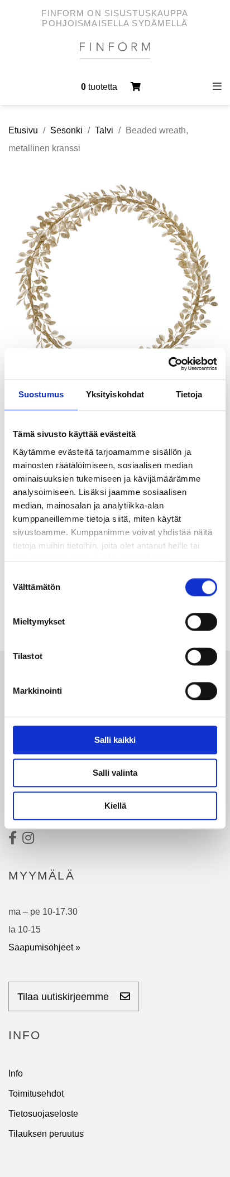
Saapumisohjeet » (44, 947)
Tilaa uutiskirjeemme (64, 996)
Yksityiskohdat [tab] (115, 394)
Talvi (104, 130)
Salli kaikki (115, 739)
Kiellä (115, 805)
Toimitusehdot (36, 1093)
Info (15, 1073)
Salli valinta (115, 772)
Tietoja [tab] (189, 394)
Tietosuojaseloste (43, 1113)
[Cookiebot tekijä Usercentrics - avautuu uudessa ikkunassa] (168, 364)
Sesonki (66, 130)
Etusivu (23, 130)
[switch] (201, 622)
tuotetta (100, 87)
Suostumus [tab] (41, 394)
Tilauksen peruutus (46, 1133)
